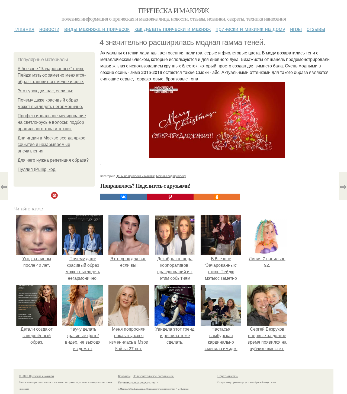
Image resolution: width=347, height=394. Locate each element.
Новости (49, 28)
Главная (24, 28)
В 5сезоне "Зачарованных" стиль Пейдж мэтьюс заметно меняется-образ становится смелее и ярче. (52, 75)
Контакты (124, 376)
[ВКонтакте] (123, 197)
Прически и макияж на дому (250, 28)
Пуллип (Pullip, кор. (37, 169)
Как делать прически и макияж (172, 28)
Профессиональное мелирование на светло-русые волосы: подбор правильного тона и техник (52, 122)
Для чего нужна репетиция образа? (53, 160)
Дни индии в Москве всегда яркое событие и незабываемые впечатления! (51, 144)
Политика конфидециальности (138, 382)
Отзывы (316, 28)
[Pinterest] (170, 197)
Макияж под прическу (171, 176)
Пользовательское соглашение (153, 376)
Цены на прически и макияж (135, 176)
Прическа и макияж (173, 10)
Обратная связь (227, 376)
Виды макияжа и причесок (97, 28)
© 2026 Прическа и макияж (36, 376)
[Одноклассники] (217, 197)
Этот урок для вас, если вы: (45, 91)
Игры (296, 28)
